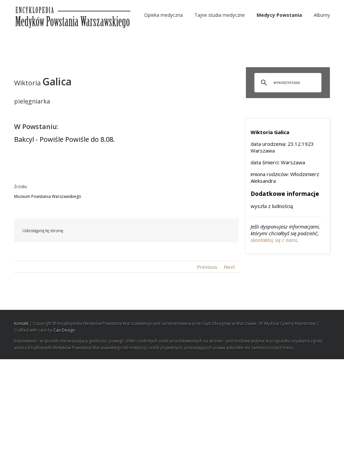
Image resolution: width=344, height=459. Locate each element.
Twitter (133, 230)
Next (229, 266)
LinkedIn (147, 230)
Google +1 (194, 231)
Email (225, 230)
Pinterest (210, 231)
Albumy (322, 15)
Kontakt (21, 323)
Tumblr (178, 230)
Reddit (163, 230)
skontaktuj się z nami (274, 240)
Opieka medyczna (163, 15)
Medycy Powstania (279, 15)
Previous (207, 266)
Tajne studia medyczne (220, 15)
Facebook (119, 231)
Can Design (64, 330)
